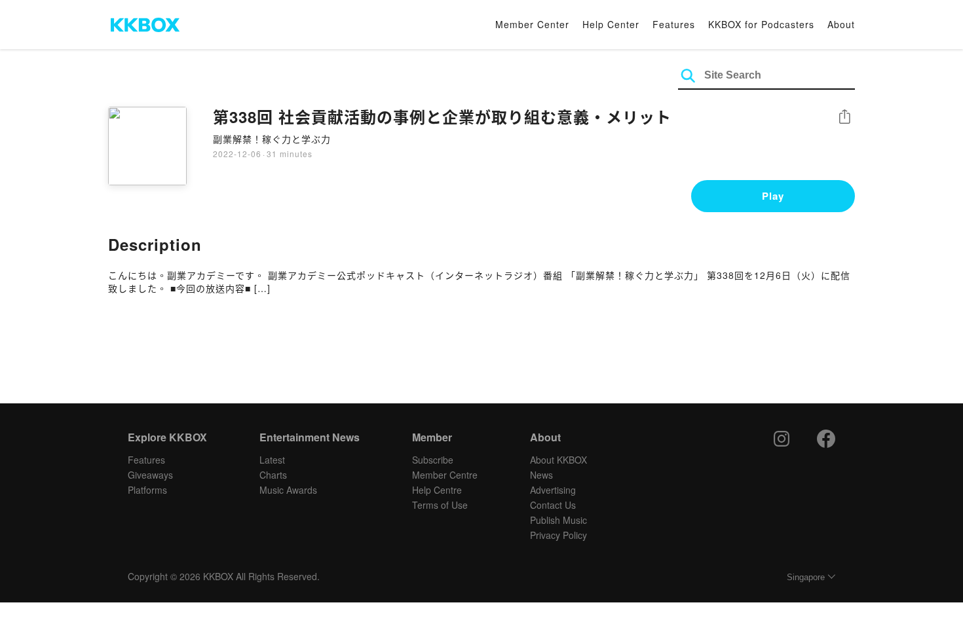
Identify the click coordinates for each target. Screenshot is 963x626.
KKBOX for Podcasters (761, 24)
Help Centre (437, 489)
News (541, 474)
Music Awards (288, 489)
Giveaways (150, 474)
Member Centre (445, 474)
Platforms (147, 489)
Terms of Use (440, 504)
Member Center (532, 24)
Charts (273, 474)
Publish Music (558, 519)
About (841, 24)
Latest (272, 459)
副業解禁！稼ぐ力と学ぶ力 (272, 138)
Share (844, 117)
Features (673, 24)
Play (773, 196)
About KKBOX (558, 459)
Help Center (610, 24)
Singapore (806, 577)
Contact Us (553, 504)
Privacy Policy (558, 535)
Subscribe (432, 459)
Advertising (553, 489)
